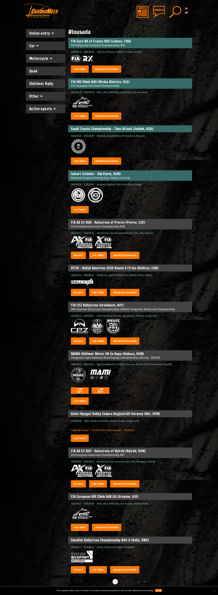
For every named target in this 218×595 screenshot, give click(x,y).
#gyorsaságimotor (106, 364)
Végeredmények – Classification (88, 430)
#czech (129, 233)
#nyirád (151, 461)
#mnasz (140, 315)
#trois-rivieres (144, 275)
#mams (139, 364)
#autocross (103, 233)
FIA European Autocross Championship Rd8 (98, 226)
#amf (99, 315)
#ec (137, 233)
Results (78, 255)
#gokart (111, 184)
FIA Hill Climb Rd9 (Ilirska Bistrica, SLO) (100, 81)
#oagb (138, 184)
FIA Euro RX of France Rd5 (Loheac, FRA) (101, 41)
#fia (105, 92)
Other (34, 96)
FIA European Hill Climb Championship (95, 85)
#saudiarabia (113, 135)
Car (32, 46)
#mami (130, 364)
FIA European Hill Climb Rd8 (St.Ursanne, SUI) (104, 496)
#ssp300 (167, 364)
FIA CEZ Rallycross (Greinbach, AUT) (97, 305)
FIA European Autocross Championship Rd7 (98, 455)
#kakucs (121, 364)
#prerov (149, 233)
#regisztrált (133, 420)
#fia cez (117, 315)
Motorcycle (38, 58)
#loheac (120, 51)
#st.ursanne (126, 503)
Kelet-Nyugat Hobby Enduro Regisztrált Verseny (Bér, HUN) (115, 413)
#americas (102, 275)
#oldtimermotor (153, 364)
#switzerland (141, 503)
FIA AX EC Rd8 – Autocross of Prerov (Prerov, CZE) (108, 222)
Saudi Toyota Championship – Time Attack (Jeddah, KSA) (112, 128)
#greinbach (129, 315)
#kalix (100, 547)
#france (110, 51)
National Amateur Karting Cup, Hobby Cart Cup (100, 178)
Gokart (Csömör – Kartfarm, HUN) (96, 173)
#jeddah (101, 135)
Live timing (80, 69)
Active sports (40, 109)
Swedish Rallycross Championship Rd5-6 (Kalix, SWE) (110, 540)
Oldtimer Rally (41, 83)
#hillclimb (113, 92)
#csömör (101, 184)
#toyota (140, 135)
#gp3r (112, 275)
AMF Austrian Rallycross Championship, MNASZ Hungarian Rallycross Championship (123, 309)
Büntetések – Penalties (121, 430)
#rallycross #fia (133, 51)
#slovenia (142, 92)
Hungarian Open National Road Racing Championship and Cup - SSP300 (115, 357)
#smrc (120, 547)
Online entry (39, 33)
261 (139, 581)
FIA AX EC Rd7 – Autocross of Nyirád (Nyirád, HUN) (108, 450)
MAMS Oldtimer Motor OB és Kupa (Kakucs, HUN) (107, 353)
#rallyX (132, 275)
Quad (33, 71)
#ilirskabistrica (128, 92)
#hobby (105, 420)
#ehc (99, 92)
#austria (107, 315)
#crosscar (120, 233)
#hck (119, 184)
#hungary (141, 461)
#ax (112, 233)
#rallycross (122, 275)
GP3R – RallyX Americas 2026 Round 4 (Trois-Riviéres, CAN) (115, 267)
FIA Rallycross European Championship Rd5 (98, 45)
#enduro (95, 420)
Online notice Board (106, 69)
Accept (158, 590)
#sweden (130, 547)
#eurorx (101, 51)
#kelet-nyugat (117, 420)
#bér (86, 420)
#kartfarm (128, 184)
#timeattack (128, 135)
